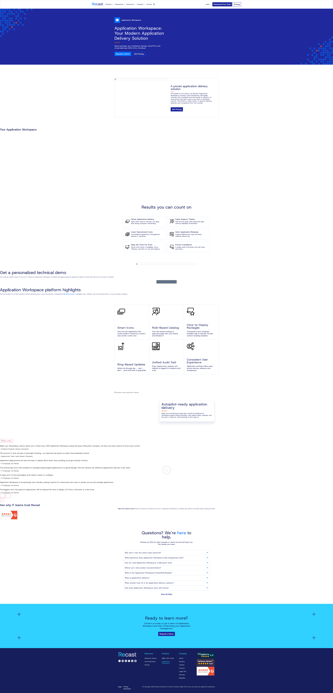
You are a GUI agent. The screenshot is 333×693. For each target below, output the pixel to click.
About (181, 658)
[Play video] (6, 441)
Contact (182, 668)
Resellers (182, 678)
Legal (120, 687)
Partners (182, 674)
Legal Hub (182, 671)
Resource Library (151, 658)
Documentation (150, 661)
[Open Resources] (134, 4)
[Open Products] (112, 4)
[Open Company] (144, 4)
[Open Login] (210, 4)
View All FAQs (166, 594)
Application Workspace (166, 662)
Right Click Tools (168, 658)
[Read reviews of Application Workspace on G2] (8, 519)
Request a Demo (123, 54)
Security (182, 661)
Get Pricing (139, 54)
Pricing (147, 665)
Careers (181, 665)
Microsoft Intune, (69, 294)
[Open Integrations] (124, 4)
